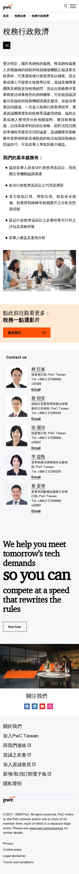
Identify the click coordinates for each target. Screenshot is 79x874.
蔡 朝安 (38, 398)
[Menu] (73, 6)
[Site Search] (65, 6)
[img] (6, 45)
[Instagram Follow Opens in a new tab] (50, 706)
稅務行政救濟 (40, 15)
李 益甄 (38, 456)
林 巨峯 (38, 369)
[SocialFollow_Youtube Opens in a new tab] (42, 706)
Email (36, 389)
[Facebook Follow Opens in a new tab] (27, 706)
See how (14, 626)
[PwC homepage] (8, 6)
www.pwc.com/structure (46, 828)
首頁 (6, 15)
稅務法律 (20, 15)
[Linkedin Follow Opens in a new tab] (34, 706)
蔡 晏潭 (38, 486)
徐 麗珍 (38, 427)
